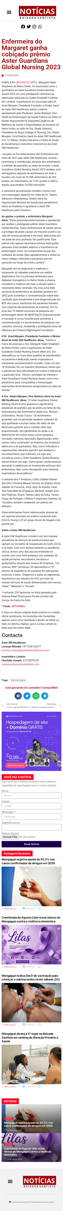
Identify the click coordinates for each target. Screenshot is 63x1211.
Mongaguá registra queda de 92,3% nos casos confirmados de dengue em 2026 (28, 1124)
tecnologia (18, 680)
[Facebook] (23, 27)
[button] (9, 12)
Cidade (6, 801)
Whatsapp (8, 812)
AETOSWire (18, 606)
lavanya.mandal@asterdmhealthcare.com (25, 650)
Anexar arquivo (10, 833)
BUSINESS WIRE (26, 82)
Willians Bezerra (10, 909)
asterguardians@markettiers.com (20, 664)
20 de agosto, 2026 (14, 1130)
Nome (5, 791)
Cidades (8, 1118)
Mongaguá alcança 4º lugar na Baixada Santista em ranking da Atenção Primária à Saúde (30, 1037)
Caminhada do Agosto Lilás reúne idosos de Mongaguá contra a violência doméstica (27, 1151)
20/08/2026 (30, 909)
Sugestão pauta (11, 822)
